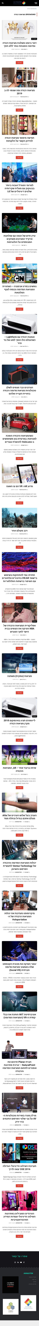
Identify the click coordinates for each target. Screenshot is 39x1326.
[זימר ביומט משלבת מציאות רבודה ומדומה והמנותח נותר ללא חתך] (19, 30)
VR (35, 86)
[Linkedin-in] (18, 1262)
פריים (35, 1111)
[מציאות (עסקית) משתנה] (19, 663)
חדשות (34, 133)
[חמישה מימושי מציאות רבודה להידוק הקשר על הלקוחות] (19, 125)
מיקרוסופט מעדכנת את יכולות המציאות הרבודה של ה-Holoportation (19, 916)
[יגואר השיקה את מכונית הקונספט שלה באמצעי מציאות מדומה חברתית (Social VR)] (19, 951)
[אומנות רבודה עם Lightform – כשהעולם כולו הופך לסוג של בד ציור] (19, 324)
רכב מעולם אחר (19, 530)
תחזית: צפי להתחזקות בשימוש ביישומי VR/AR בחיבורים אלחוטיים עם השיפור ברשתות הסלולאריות (19, 578)
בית (35, 8)
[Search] (3, 3)
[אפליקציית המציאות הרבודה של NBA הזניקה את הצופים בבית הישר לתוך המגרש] (19, 613)
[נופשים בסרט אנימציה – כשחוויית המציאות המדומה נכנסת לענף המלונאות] (19, 273)
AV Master (10, 1286)
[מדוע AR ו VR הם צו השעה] (19, 473)
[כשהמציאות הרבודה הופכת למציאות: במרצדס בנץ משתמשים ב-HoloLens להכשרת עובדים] (19, 423)
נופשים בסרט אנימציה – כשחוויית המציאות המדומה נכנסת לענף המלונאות (19, 289)
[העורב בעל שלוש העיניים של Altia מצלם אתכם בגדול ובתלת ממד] (19, 802)
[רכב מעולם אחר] (19, 518)
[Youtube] (21, 1262)
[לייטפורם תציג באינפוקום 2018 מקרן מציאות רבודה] (19, 707)
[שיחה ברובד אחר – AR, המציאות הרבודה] (19, 755)
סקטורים (34, 38)
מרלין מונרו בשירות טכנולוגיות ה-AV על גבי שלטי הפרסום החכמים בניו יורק (19, 1118)
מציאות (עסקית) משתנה (19, 676)
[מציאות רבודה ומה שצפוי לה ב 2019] (19, 77)
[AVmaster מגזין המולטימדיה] (19, 3)
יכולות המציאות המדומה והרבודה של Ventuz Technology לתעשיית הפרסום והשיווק (19, 865)
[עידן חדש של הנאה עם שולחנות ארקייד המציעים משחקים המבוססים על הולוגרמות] (19, 223)
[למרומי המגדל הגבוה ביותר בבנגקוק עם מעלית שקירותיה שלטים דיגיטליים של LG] (19, 172)
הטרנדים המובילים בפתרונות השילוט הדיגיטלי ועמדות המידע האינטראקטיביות (19, 1216)
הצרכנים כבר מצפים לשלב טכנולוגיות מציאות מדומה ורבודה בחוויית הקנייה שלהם (19, 390)
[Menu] (36, 3)
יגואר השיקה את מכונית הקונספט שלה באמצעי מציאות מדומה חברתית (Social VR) (19, 967)
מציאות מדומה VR (31, 811)
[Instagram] (15, 1262)
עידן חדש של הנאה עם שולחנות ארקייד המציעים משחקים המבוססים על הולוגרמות (19, 238)
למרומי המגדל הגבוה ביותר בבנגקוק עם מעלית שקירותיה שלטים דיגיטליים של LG (19, 188)
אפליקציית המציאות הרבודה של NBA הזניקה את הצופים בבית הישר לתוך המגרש (19, 628)
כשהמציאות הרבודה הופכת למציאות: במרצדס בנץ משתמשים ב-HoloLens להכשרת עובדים (20, 438)
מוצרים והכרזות (32, 763)
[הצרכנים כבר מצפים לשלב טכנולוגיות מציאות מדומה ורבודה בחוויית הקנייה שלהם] (19, 374)
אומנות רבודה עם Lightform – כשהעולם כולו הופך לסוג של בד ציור (19, 340)
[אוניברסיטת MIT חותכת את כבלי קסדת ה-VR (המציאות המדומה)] (19, 1001)
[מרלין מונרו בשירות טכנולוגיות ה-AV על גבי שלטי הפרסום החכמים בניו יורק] (19, 1103)
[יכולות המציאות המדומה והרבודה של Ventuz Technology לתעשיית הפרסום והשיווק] (19, 850)
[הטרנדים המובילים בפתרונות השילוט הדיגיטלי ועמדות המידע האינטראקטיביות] (19, 1200)
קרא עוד (19, 62)
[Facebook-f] (24, 1262)
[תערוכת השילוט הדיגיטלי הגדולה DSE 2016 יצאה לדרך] (19, 1153)
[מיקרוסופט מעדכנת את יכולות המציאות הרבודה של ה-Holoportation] (19, 900)
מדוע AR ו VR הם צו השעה (19, 486)
